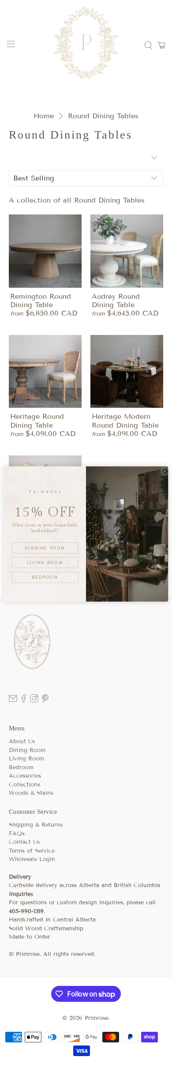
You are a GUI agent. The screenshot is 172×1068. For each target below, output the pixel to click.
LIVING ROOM (45, 562)
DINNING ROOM (45, 547)
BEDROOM (45, 577)
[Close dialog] (164, 471)
